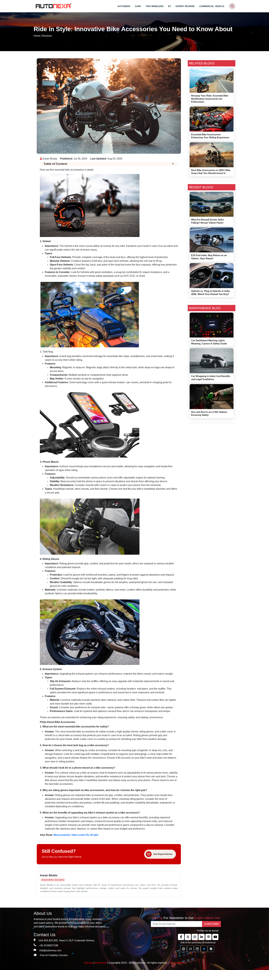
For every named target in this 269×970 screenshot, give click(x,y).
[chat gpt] (183, 949)
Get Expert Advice (162, 854)
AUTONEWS (124, 6)
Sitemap (89, 962)
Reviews (47, 35)
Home (37, 35)
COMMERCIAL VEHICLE (211, 6)
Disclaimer (100, 962)
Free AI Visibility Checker (54, 955)
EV (169, 6)
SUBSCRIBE (211, 924)
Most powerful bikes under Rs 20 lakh (76, 835)
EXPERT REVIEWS (185, 6)
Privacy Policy (177, 962)
